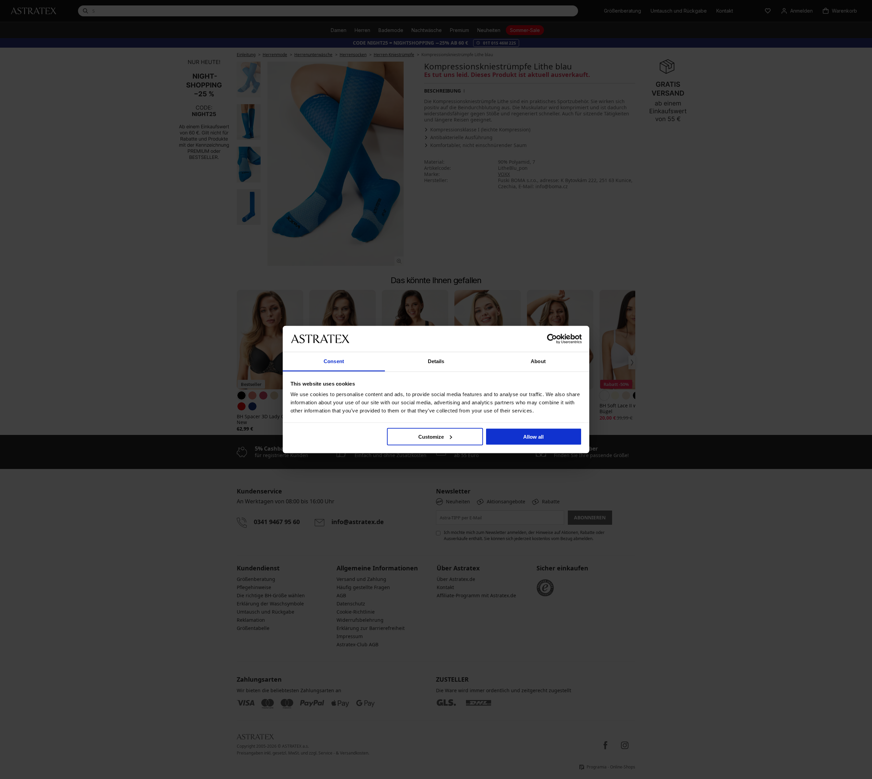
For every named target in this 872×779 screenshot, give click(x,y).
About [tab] (538, 361)
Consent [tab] (334, 361)
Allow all (533, 436)
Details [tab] (436, 361)
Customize (431, 436)
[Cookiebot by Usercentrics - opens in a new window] (552, 339)
